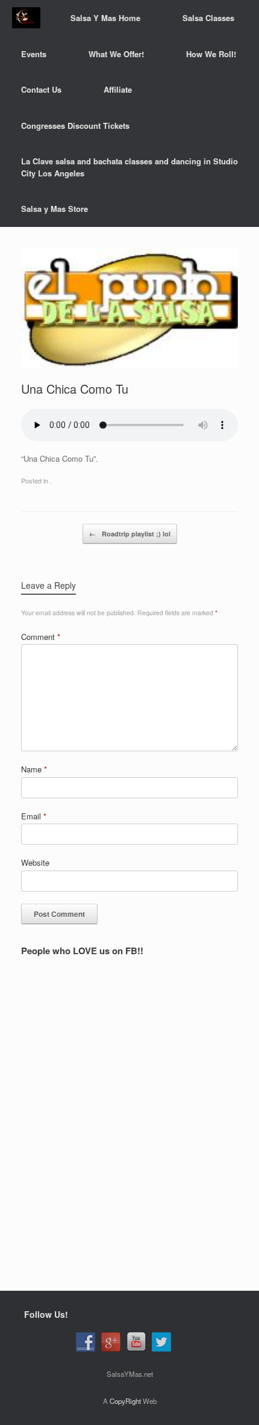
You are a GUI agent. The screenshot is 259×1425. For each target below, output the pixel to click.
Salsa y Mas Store (54, 208)
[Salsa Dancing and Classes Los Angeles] (26, 18)
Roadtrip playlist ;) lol (129, 533)
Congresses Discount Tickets (75, 125)
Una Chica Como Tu (74, 388)
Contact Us (41, 89)
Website (35, 862)
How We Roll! (211, 54)
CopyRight (125, 1401)
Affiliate (118, 89)
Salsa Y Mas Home (105, 17)
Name (34, 769)
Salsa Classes (208, 17)
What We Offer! (116, 54)
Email (33, 816)
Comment (40, 636)
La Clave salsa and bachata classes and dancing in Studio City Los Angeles (129, 167)
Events (33, 54)
